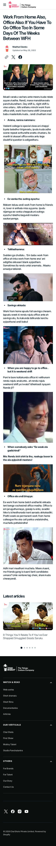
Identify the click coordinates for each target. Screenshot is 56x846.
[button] (4, 4)
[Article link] (28, 622)
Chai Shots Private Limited (22, 831)
